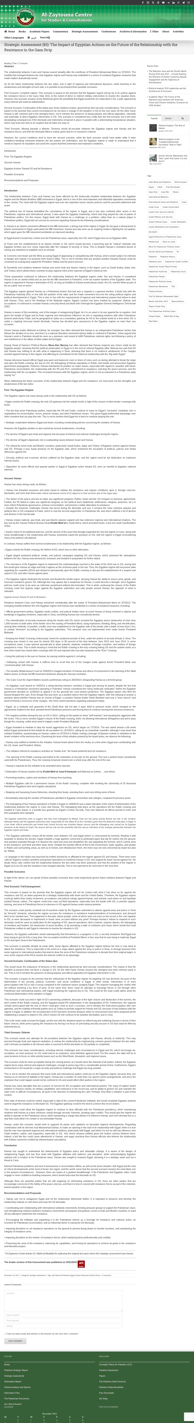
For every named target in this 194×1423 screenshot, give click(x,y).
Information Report (12, 1381)
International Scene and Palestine (163, 202)
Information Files (12, 1393)
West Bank (153, 321)
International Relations (159, 197)
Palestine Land (155, 261)
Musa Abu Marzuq (58, 345)
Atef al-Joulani (180, 182)
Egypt (72, 1275)
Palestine (153, 256)
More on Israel (169, 241)
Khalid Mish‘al (58, 523)
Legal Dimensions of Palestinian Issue (165, 236)
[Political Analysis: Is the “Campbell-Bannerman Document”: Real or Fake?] (153, 139)
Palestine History (167, 256)
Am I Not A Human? (13, 1404)
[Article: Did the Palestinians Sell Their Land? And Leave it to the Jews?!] (153, 155)
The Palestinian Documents (16, 1398)
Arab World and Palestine (61, 1275)
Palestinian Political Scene (90, 1275)
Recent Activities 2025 (158, 301)
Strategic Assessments (38, 1275)
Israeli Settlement (178, 222)
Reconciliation (178, 301)
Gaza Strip (153, 192)
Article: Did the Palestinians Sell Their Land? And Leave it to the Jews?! (173, 158)
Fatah (160, 187)
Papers (102, 1375)
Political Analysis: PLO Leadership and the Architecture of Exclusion (167, 89)
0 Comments (106, 1275)
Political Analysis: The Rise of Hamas (172, 127)
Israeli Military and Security (161, 217)
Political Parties (155, 291)
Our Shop (103, 1398)
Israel (184, 202)
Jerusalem (153, 232)
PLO (173, 286)
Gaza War (165, 192)
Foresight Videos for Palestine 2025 (115, 1364)
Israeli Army (154, 207)
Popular (154, 118)
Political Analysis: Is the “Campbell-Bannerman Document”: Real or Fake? (170, 142)
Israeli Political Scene (158, 222)
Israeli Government (171, 207)
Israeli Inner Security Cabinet (161, 212)
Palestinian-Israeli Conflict (176, 261)
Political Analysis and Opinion (17, 1387)
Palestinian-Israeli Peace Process (163, 266)
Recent (168, 118)
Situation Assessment (108, 1370)
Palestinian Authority (158, 271)
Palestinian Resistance (158, 286)
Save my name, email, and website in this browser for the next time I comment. (42, 1333)
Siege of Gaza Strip (157, 306)
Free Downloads (173, 187)
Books (7, 1364)
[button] (45, 37)
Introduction (10, 151)
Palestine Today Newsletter (111, 1387)
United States (154, 316)
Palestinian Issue (178, 271)
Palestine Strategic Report (16, 1370)
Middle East (154, 241)
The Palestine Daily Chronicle (112, 1381)
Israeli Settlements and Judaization (164, 227)
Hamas (77, 1275)
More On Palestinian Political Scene (164, 246)
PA (178, 251)
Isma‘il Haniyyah (68, 771)
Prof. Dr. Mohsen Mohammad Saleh (164, 296)
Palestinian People (157, 276)
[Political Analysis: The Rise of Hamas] (153, 125)
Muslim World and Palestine (161, 251)
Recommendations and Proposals (21, 180)
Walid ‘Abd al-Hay (171, 316)
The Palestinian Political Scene (162, 311)
